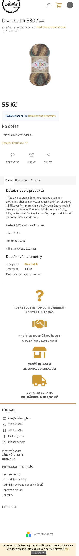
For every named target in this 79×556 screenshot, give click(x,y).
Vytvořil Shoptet (43, 534)
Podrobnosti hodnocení (51, 27)
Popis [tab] (8, 180)
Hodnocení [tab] (21, 180)
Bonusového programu (42, 116)
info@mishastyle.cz (20, 418)
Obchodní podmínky (14, 480)
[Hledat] (49, 5)
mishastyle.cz (16, 442)
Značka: (13, 31)
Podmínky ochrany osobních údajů (22, 485)
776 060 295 (15, 424)
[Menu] (70, 5)
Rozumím (38, 552)
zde (66, 549)
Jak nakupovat (11, 475)
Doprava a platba (12, 490)
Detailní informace (13, 143)
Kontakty (7, 495)
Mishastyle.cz (16, 436)
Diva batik (31, 264)
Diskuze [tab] (36, 180)
